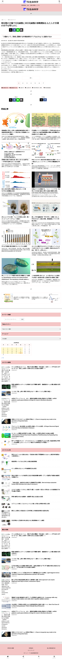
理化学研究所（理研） (37, 87)
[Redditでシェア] (38, 482)
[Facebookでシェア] (14, 30)
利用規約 (31, 648)
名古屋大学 (28, 87)
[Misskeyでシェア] (51, 478)
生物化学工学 (5, 87)
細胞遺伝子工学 (14, 87)
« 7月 (2, 357)
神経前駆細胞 (48, 87)
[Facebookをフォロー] (45, 99)
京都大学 (22, 87)
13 (16, 349)
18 (7, 351)
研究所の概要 (11, 648)
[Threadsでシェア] (24, 482)
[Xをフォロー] (41, 99)
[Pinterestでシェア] (24, 486)
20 (16, 351)
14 (20, 349)
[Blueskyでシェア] (38, 478)
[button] (21, 30)
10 (3, 349)
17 (3, 351)
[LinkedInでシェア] (38, 486)
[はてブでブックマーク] (51, 482)
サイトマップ (31, 650)
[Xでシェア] (10, 30)
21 (20, 351)
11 (7, 349)
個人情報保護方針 (51, 648)
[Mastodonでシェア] (24, 478)
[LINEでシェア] (18, 30)
